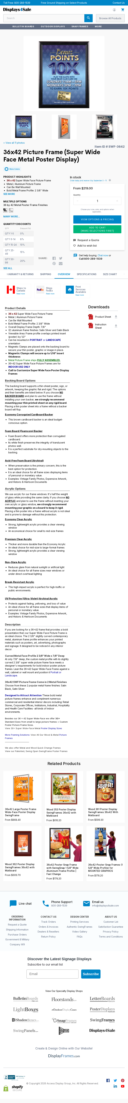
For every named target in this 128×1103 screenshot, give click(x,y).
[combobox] (48, 18)
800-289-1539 (22, 2)
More (98, 26)
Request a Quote (17, 924)
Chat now (103, 255)
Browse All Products (110, 18)
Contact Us (119, 2)
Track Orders (48, 921)
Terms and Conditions (111, 936)
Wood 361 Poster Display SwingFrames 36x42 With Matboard (103, 812)
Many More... (11, 216)
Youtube (123, 1086)
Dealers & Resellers (48, 931)
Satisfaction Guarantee (110, 926)
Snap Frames (80, 26)
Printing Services (79, 921)
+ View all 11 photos (14, 142)
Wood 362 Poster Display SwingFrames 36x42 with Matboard (19, 867)
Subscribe (91, 974)
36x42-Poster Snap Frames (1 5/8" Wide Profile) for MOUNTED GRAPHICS (105, 867)
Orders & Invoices (48, 926)
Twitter (115, 1080)
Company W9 (17, 944)
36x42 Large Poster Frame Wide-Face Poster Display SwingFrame (20, 812)
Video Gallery (79, 931)
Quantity (76, 195)
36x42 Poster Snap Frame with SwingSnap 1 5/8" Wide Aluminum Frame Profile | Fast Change (62, 869)
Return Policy (48, 936)
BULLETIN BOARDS (23, 26)
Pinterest (123, 1080)
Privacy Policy (110, 931)
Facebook (108, 1080)
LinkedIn (115, 1086)
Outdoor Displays (53, 26)
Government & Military (17, 939)
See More (9, 194)
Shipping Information (17, 929)
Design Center (79, 916)
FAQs (79, 936)
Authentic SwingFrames (79, 926)
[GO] (88, 18)
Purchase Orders (17, 934)
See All (7, 268)
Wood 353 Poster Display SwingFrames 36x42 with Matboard (61, 812)
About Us (111, 916)
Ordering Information (17, 918)
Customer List (111, 921)
